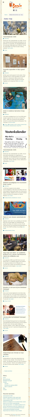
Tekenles (6, 268)
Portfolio (5, 382)
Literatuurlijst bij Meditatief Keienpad (14, 317)
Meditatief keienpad (7, 380)
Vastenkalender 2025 (9, 150)
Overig (5, 50)
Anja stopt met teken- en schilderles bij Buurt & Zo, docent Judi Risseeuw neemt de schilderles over (14, 254)
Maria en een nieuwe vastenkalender (14, 217)
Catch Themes (18, 415)
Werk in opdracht (8, 386)
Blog (4, 388)
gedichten (7, 125)
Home (6, 14)
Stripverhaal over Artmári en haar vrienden (12, 410)
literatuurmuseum (13, 125)
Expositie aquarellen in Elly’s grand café (12, 397)
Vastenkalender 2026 (9, 37)
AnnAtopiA (12, 124)
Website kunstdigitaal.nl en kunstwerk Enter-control (14, 401)
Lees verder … (11, 48)
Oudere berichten (7, 371)
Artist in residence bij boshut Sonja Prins (12, 398)
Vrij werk (6, 83)
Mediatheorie (14, 197)
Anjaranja (14, 414)
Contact (5, 389)
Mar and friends (6, 379)
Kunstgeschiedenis (8, 197)
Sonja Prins (19, 125)
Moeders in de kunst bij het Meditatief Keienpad (13, 407)
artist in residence (17, 124)
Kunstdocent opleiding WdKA (11, 385)
